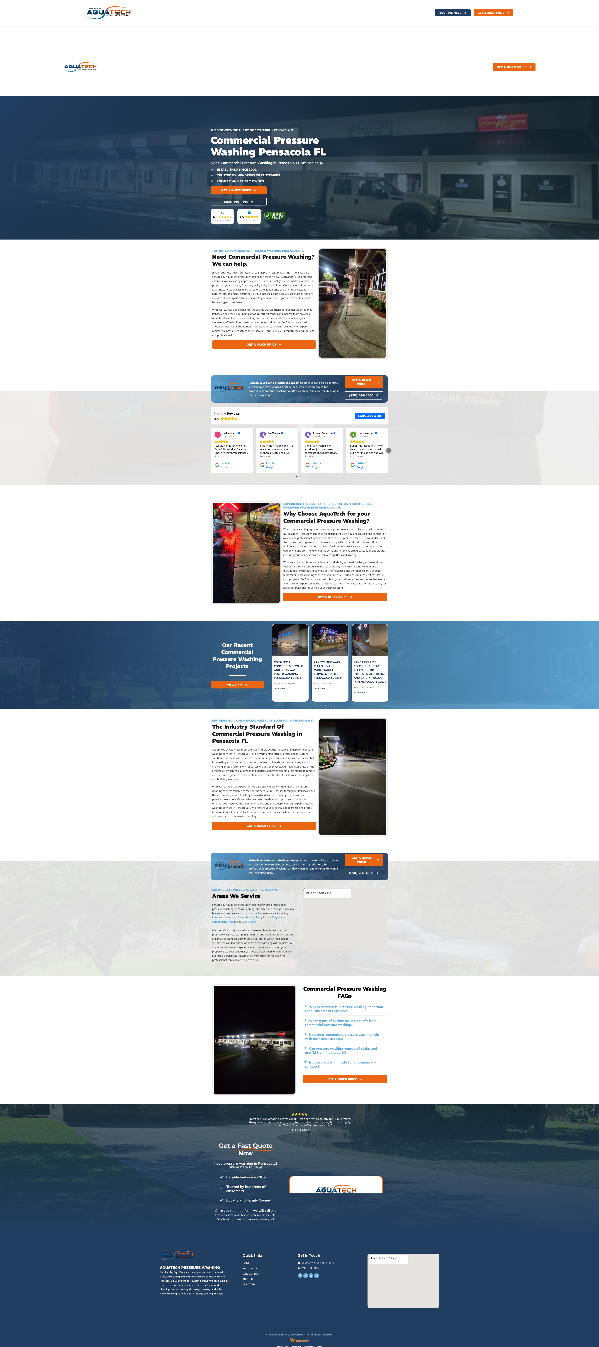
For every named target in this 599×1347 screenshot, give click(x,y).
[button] (210, 450)
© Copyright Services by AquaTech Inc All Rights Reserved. (299, 1334)
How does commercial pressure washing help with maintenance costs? (342, 1036)
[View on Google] (217, 434)
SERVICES (389, 67)
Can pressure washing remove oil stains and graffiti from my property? (341, 1050)
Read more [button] (220, 456)
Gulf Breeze (249, 921)
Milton (232, 921)
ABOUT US (441, 67)
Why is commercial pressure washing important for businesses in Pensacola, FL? (344, 1009)
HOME (374, 67)
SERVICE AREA (415, 67)
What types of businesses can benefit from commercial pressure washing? (340, 1023)
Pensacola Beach (235, 917)
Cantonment (219, 921)
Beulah (250, 917)
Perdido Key (269, 917)
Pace (258, 917)
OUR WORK (461, 67)
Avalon (281, 917)
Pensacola (218, 917)
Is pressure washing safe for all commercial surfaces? (340, 1064)
